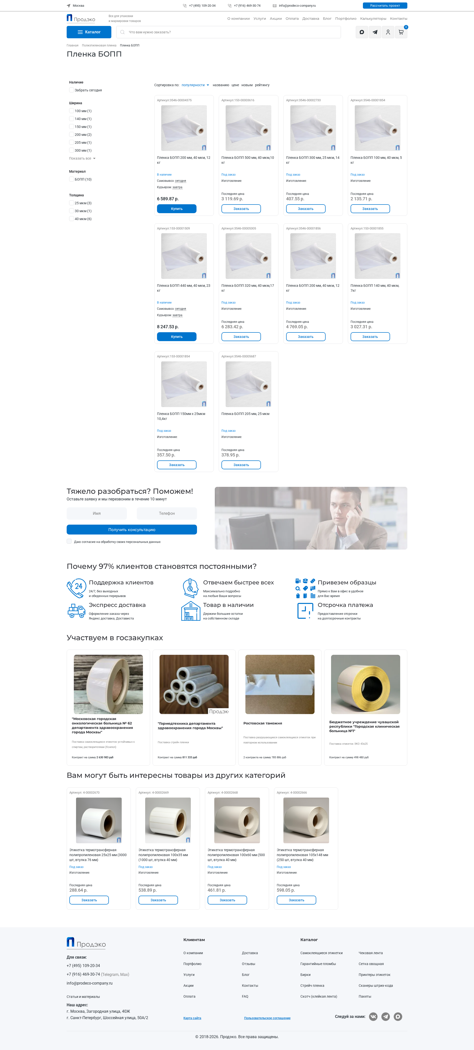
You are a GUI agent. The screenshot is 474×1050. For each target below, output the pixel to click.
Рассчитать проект (385, 5)
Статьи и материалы (83, 997)
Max (124, 974)
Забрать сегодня (88, 90)
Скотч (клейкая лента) (318, 996)
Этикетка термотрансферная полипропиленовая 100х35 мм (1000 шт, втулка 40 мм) (163, 855)
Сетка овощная (371, 964)
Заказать (241, 209)
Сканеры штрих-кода (376, 986)
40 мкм (83, 219)
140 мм (83, 119)
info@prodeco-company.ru (297, 5)
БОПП (83, 179)
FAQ (245, 996)
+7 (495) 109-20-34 (202, 5)
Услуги (260, 18)
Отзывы (248, 964)
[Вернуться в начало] (81, 18)
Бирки (305, 975)
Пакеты (365, 996)
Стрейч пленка (312, 986)
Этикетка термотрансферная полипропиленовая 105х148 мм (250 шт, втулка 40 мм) (302, 855)
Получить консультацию (131, 529)
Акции (276, 18)
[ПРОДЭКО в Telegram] (385, 1016)
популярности (193, 85)
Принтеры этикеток (375, 975)
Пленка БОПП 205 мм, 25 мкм (245, 414)
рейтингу (262, 85)
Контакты (398, 18)
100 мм (83, 111)
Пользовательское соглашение (267, 1018)
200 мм (83, 135)
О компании (238, 18)
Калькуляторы (373, 18)
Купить (177, 209)
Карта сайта (192, 1018)
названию (221, 85)
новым (247, 85)
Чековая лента (371, 953)
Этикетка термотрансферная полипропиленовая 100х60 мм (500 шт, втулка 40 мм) (236, 855)
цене (235, 85)
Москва (78, 5)
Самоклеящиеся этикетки (321, 953)
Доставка (310, 18)
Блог (327, 18)
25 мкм (83, 203)
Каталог (93, 32)
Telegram (110, 974)
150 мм (83, 127)
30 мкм (83, 211)
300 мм (83, 150)
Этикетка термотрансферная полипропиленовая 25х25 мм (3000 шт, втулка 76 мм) (98, 855)
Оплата (292, 18)
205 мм (83, 142)
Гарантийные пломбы (318, 964)
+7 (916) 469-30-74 (246, 5)
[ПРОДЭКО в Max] (398, 1016)
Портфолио (345, 18)
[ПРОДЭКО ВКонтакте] (373, 1016)
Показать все (80, 158)
